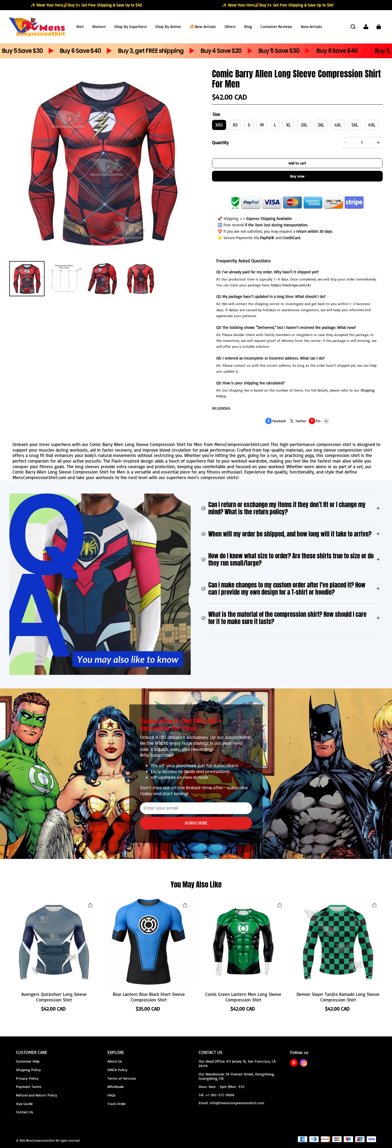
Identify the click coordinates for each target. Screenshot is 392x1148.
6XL (371, 125)
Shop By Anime (168, 26)
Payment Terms (28, 1086)
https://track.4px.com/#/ (291, 285)
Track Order (116, 1103)
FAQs (111, 1095)
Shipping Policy (28, 1069)
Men (80, 26)
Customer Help (27, 1061)
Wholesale (115, 1086)
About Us (114, 1061)
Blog (248, 26)
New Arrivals (311, 26)
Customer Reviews (276, 26)
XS (235, 125)
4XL (337, 125)
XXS (219, 125)
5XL (354, 125)
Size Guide (24, 1103)
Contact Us (24, 1112)
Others (230, 26)
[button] (353, 26)
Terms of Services (121, 1078)
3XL (321, 125)
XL (288, 125)
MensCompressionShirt (40, 1140)
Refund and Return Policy (36, 1095)
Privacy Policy (27, 1078)
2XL (304, 125)
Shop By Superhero (130, 26)
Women (99, 26)
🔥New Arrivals (203, 26)
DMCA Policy (117, 1069)
